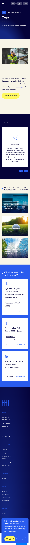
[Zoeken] (13, 3)
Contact (4, 412)
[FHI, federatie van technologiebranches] (3, 3)
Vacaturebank (5, 500)
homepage (19, 87)
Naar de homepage (11, 95)
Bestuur (4, 516)
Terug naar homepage (14, 12)
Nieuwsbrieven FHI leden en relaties (6, 496)
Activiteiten (5, 473)
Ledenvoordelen (6, 445)
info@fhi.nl (5, 426)
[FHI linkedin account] (6, 437)
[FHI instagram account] (9, 437)
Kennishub (4, 491)
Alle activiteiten (25, 188)
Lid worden (4, 449)
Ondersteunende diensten (6, 457)
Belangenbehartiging (7, 462)
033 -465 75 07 (6, 424)
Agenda (4, 478)
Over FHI (6, 123)
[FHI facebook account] (2, 437)
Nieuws (4, 486)
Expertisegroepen (6, 465)
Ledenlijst (4, 453)
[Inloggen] (19, 3)
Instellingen (21, 539)
